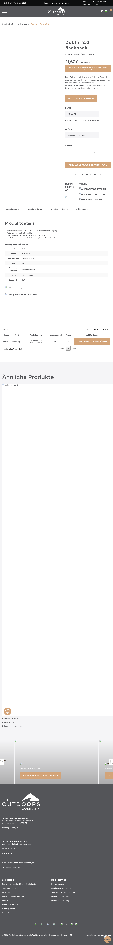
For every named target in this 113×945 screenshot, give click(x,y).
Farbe (68, 107)
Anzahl (68, 335)
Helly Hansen (27, 248)
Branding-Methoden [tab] (59, 209)
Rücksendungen (57, 884)
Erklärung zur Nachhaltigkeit (13, 896)
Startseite (6, 24)
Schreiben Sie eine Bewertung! (63, 892)
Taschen (15, 24)
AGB (70, 935)
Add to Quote (92, 335)
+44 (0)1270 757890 (94, 2)
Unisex (24, 280)
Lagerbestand (56, 335)
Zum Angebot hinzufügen (88, 165)
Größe (68, 129)
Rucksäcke (25, 24)
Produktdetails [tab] (12, 209)
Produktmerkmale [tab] (34, 209)
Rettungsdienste (9, 908)
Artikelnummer (36, 335)
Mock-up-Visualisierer (80, 98)
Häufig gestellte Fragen (61, 888)
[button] (2, 107)
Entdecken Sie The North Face (41, 775)
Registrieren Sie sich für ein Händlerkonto (19, 884)
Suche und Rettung (10, 904)
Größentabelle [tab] (82, 209)
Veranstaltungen (9, 888)
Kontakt (5, 900)
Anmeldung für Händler (14, 3)
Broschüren (6, 892)
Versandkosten (8, 912)
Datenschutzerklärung (60, 896)
